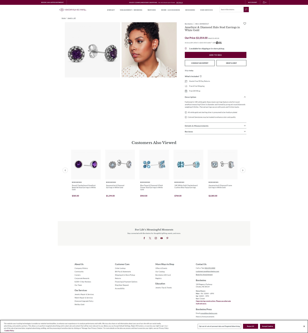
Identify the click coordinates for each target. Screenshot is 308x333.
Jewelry (111, 10)
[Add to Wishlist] (244, 23)
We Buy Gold (79, 304)
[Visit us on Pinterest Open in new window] (167, 238)
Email (206, 313)
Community (79, 272)
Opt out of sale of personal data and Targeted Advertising (219, 326)
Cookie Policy (9, 330)
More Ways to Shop (164, 264)
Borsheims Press (204, 309)
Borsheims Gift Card (163, 275)
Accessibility (120, 288)
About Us (79, 264)
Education (160, 283)
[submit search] (246, 9)
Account (252, 2)
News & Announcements (205, 317)
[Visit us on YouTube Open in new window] (161, 238)
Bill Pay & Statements (123, 271)
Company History (81, 268)
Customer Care (122, 264)
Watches (152, 10)
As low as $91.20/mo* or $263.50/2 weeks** (198, 43)
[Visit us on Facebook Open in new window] (144, 238)
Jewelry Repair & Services (84, 294)
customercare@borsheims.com (207, 271)
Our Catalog (160, 272)
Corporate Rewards (82, 278)
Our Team (78, 285)
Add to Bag (215, 55)
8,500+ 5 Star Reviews (83, 282)
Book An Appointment (52, 2)
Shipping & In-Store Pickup (125, 275)
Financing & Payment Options (126, 282)
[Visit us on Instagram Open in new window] (156, 238)
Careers (77, 275)
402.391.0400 (210, 268)
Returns (118, 278)
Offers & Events (161, 268)
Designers (190, 10)
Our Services (81, 290)
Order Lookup (120, 268)
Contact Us (201, 264)
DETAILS (179, 2)
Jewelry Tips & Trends (163, 288)
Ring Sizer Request (122, 285)
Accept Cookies (267, 326)
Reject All (250, 326)
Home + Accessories (170, 10)
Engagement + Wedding (131, 10)
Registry (158, 278)
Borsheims (201, 280)
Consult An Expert (199, 63)
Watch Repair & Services (84, 298)
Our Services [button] (206, 10)
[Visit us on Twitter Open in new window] (150, 238)
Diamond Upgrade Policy (84, 301)
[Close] (304, 326)
